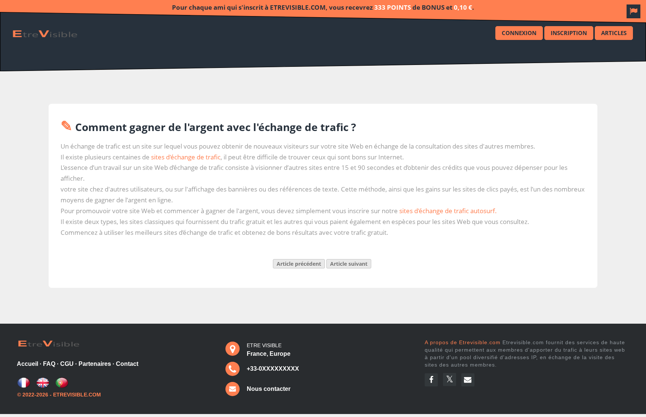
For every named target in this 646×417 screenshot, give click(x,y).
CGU (67, 364)
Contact (127, 364)
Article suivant (348, 263)
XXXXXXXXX (280, 368)
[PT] (62, 386)
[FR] (24, 386)
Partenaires (95, 364)
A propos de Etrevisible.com (463, 342)
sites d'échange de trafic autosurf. (448, 210)
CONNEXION (519, 33)
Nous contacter (268, 389)
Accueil (27, 364)
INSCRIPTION (569, 33)
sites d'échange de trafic (186, 157)
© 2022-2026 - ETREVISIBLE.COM (59, 395)
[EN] (43, 386)
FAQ (49, 364)
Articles (614, 33)
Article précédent (299, 263)
